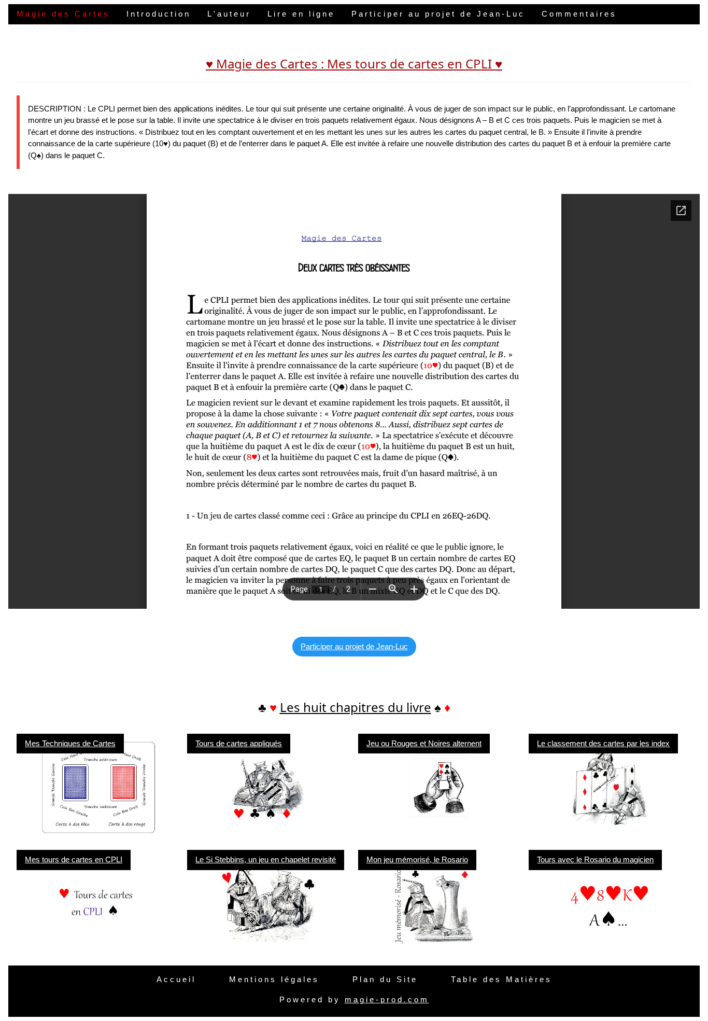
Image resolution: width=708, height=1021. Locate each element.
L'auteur (229, 13)
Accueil (176, 979)
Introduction (158, 13)
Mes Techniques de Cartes (70, 743)
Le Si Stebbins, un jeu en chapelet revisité (265, 859)
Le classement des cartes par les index (603, 743)
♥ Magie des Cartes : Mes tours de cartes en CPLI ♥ (354, 63)
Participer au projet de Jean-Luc (438, 13)
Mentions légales (274, 979)
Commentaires (579, 13)
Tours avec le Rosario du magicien (595, 859)
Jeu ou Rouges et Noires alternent (424, 743)
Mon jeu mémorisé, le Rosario (417, 859)
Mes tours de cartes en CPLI (73, 859)
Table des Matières (501, 979)
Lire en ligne (301, 13)
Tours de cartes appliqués (238, 743)
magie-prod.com (387, 999)
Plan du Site (385, 979)
